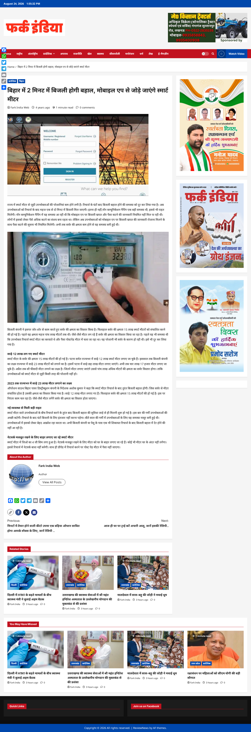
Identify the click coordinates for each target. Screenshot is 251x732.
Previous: (43, 525)
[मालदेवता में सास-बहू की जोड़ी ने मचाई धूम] (143, 573)
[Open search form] (213, 53)
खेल (89, 53)
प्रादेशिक (47, 53)
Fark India (15, 604)
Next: (136, 523)
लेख (151, 53)
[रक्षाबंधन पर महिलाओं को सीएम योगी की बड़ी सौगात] (215, 649)
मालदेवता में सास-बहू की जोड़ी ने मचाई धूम (142, 595)
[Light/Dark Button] (205, 53)
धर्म (141, 53)
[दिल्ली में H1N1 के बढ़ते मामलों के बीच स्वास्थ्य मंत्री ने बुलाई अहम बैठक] (33, 573)
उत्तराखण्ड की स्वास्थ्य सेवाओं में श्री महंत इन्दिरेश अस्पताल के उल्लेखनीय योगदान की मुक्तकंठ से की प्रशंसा (87, 599)
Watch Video (237, 53)
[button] (10, 512)
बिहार (21, 81)
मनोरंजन (129, 53)
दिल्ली (14, 585)
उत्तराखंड (70, 585)
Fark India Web (20, 107)
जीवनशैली (114, 53)
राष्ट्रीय (19, 53)
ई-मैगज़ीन (163, 53)
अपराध (64, 53)
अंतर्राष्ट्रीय (33, 53)
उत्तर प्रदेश (195, 663)
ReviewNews (141, 728)
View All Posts (52, 482)
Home (7, 53)
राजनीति (77, 53)
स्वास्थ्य (100, 53)
